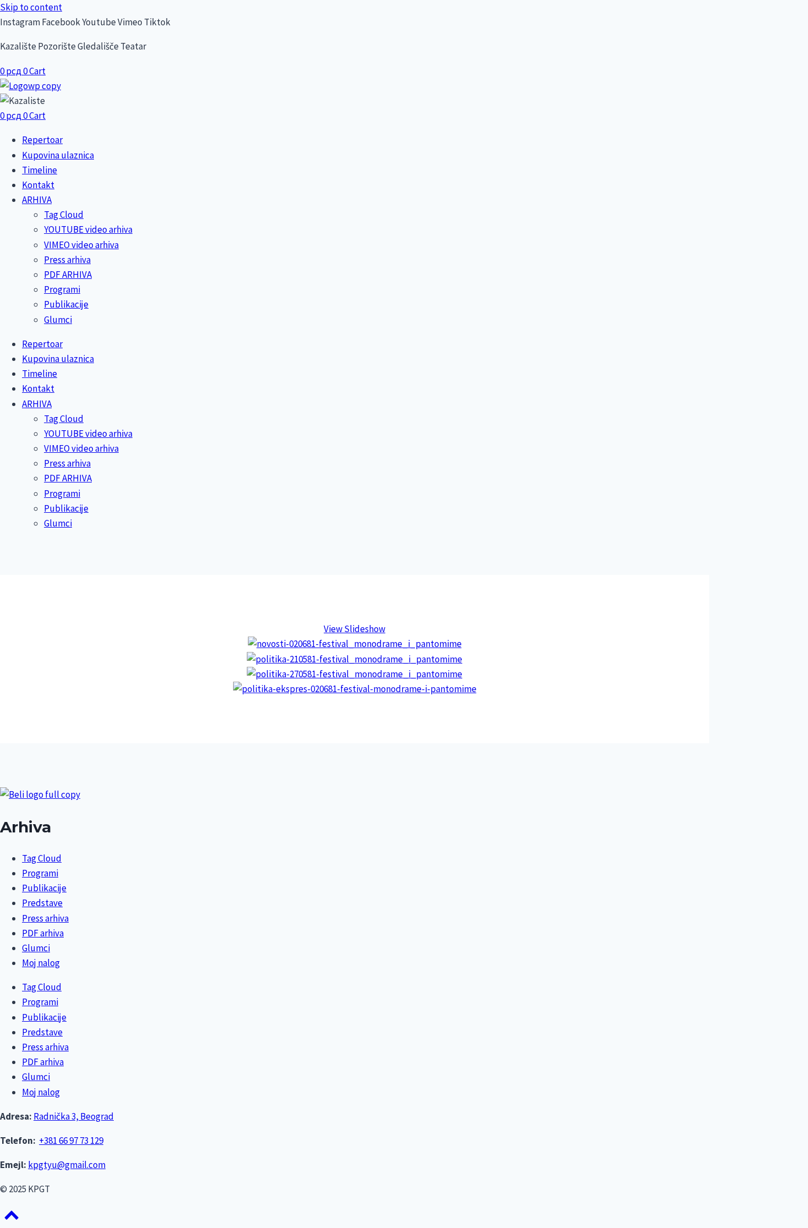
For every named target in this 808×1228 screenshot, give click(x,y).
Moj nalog (41, 963)
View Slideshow (354, 629)
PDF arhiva (43, 933)
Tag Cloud (64, 215)
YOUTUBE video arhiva (88, 229)
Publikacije (66, 304)
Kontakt (38, 185)
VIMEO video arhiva (81, 245)
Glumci (58, 320)
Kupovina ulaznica (58, 155)
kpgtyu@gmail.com (67, 1165)
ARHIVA (37, 200)
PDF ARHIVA (68, 274)
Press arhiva (67, 260)
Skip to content (31, 7)
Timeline (39, 170)
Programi (62, 289)
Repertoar (42, 140)
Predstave (42, 903)
